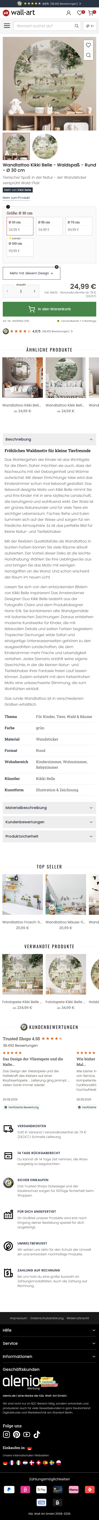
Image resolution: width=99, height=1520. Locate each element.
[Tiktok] (37, 1434)
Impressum (18, 1318)
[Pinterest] (16, 1434)
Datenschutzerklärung (47, 1318)
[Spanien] (45, 1462)
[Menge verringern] (7, 291)
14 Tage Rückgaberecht (38, 1153)
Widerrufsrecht (78, 1318)
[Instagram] (6, 1434)
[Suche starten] (76, 26)
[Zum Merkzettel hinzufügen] (88, 45)
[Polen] (58, 1462)
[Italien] (18, 1462)
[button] (49, 83)
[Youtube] (26, 1434)
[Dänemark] (31, 1462)
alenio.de (9, 1396)
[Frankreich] (11, 1462)
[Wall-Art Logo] (19, 12)
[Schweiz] (38, 1462)
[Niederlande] (25, 1462)
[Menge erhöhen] (34, 291)
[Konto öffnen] (68, 13)
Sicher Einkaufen (32, 1180)
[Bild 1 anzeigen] (16, 146)
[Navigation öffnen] (7, 25)
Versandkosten (31, 1126)
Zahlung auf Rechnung (38, 1270)
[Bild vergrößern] (88, 55)
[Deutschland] (5, 1462)
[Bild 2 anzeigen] (45, 146)
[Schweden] (52, 1462)
